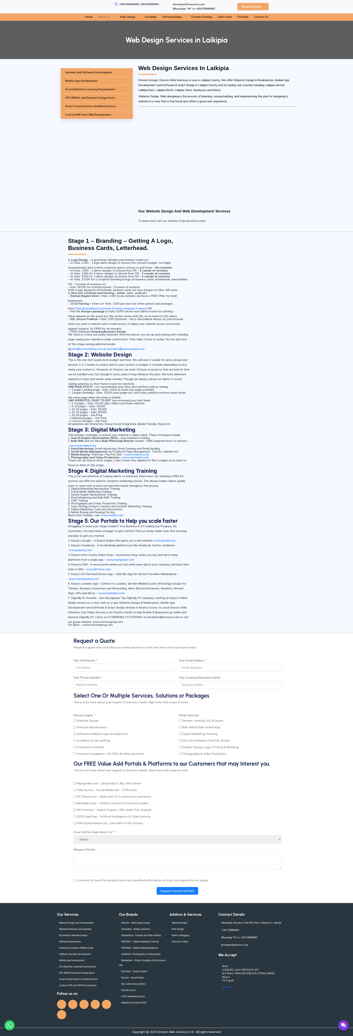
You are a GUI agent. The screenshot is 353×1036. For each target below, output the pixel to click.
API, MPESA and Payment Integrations (90, 97)
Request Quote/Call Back (177, 891)
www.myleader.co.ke (111, 593)
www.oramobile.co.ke (82, 445)
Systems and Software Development (88, 72)
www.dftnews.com (98, 569)
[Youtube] (84, 1004)
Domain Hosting (201, 17)
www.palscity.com (80, 550)
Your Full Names (84, 660)
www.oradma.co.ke (137, 454)
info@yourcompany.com (87, 349)
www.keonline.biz (165, 540)
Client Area (224, 17)
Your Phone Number (87, 677)
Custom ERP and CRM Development (88, 114)
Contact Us (261, 17)
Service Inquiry (83, 715)
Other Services (189, 715)
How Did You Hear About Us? (93, 832)
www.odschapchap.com (84, 579)
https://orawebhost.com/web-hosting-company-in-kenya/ (111, 308)
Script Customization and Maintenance (90, 106)
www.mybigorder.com (120, 559)
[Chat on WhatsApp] (9, 1025)
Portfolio (243, 17)
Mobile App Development (81, 80)
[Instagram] (106, 1004)
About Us (104, 17)
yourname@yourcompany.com (125, 349)
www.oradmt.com (112, 515)
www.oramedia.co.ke (135, 457)
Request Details (84, 849)
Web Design (127, 17)
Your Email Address (191, 660)
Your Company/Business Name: (200, 677)
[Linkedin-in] (95, 1004)
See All (226, 987)
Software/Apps (172, 17)
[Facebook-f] (61, 1004)
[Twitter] (72, 1004)
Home (89, 17)
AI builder (151, 17)
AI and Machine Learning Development (90, 89)
